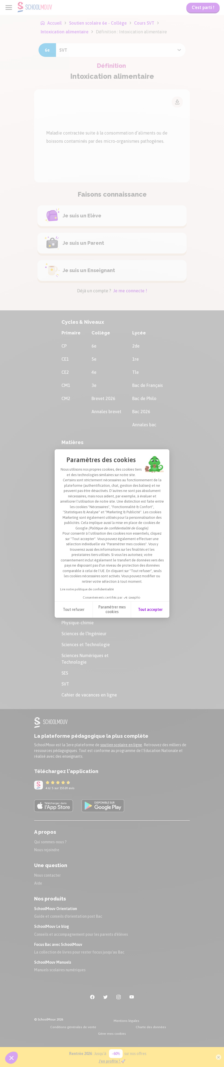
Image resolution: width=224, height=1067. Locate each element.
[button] (11, 1057)
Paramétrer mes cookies (112, 609)
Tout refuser (73, 609)
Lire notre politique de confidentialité (87, 589)
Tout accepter (150, 609)
